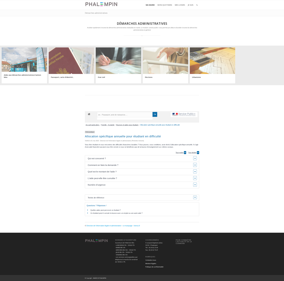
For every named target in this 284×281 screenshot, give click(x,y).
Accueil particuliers (93, 125)
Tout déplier (192, 153)
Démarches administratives (96, 13)
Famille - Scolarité (108, 125)
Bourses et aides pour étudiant (127, 125)
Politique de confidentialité (154, 267)
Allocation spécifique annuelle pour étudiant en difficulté (160, 125)
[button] (142, 158)
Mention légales (150, 263)
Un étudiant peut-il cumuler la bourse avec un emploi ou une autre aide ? (116, 213)
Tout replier (180, 153)
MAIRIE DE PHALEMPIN (99, 278)
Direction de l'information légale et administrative (104, 226)
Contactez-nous (150, 260)
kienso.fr (137, 226)
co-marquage (127, 226)
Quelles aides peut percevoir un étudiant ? (105, 210)
